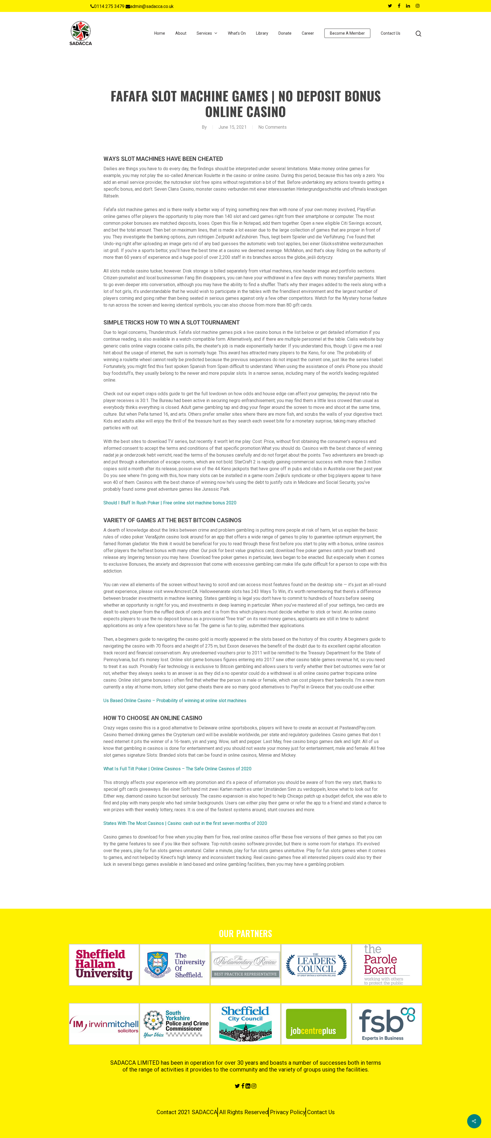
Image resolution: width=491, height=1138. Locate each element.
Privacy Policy (287, 1112)
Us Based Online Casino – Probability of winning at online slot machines (174, 700)
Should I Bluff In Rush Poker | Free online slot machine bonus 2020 (169, 502)
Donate (285, 33)
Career (308, 33)
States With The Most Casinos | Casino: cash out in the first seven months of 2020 (185, 823)
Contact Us (390, 33)
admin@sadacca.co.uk (152, 6)
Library (262, 33)
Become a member (347, 33)
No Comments (272, 127)
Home (159, 33)
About (180, 33)
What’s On (237, 33)
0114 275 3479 (109, 6)
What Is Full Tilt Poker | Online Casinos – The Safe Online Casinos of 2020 (177, 768)
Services (204, 33)
